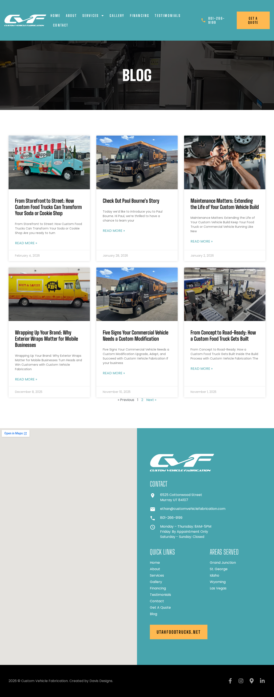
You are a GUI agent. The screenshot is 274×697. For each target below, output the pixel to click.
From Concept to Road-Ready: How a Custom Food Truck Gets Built (223, 335)
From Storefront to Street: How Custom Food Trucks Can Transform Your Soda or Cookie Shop (48, 207)
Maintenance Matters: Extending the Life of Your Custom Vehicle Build (225, 204)
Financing (140, 15)
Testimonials (167, 15)
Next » (151, 399)
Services (90, 15)
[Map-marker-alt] (251, 681)
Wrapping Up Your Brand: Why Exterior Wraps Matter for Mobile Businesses (46, 338)
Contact (60, 25)
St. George (219, 569)
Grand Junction (223, 563)
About (71, 15)
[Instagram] (241, 681)
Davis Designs (100, 680)
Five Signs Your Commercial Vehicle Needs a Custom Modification (135, 335)
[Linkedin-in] (262, 681)
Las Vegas (218, 588)
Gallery (117, 15)
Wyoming (218, 582)
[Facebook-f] (230, 681)
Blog (153, 614)
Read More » (26, 243)
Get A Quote (160, 607)
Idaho (214, 575)
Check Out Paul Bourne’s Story (131, 201)
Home (56, 15)
